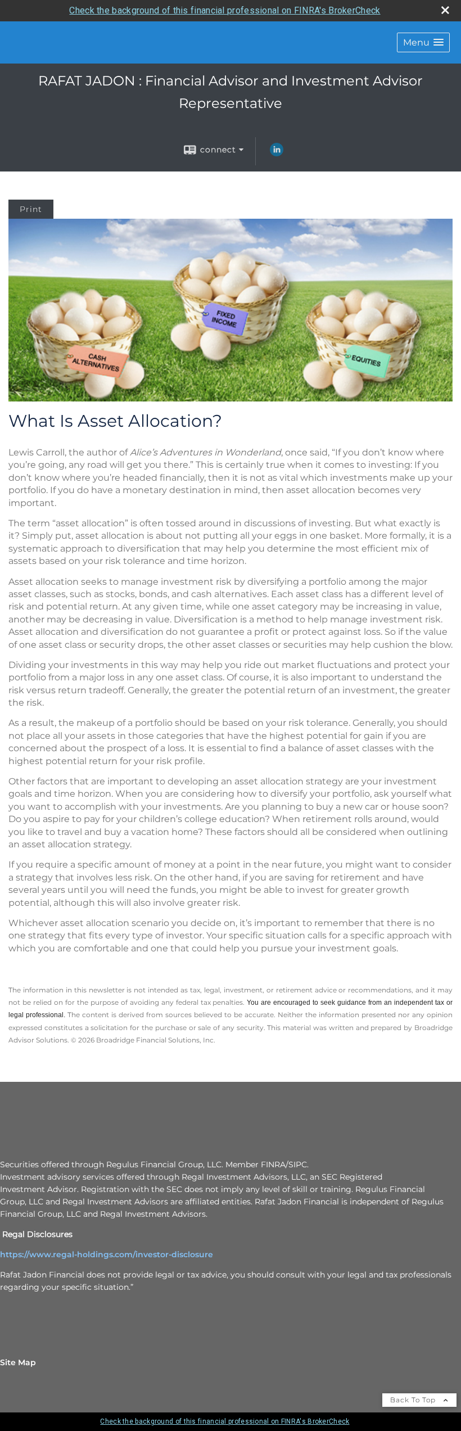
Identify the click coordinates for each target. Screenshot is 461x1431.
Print (31, 209)
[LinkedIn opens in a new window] (276, 153)
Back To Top (414, 1400)
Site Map (18, 1362)
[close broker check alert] (445, 10)
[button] (423, 42)
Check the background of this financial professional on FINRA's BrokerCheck (224, 10)
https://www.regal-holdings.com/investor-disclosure (106, 1254)
